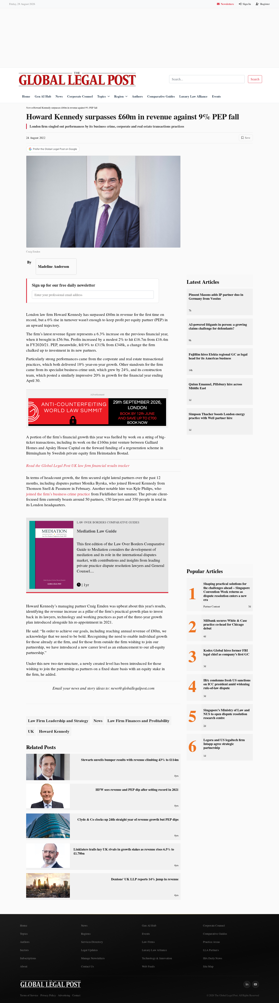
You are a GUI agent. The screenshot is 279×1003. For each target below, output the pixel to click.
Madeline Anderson (53, 266)
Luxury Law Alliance (193, 96)
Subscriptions (28, 958)
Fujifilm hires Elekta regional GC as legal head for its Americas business (218, 356)
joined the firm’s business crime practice (58, 493)
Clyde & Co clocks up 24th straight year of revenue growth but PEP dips (128, 819)
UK (31, 731)
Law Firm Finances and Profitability (138, 721)
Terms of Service (29, 995)
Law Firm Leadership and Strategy (58, 721)
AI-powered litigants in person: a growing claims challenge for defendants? (218, 326)
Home (26, 96)
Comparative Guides (161, 96)
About (23, 966)
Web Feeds (148, 966)
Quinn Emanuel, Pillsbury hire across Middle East (215, 386)
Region (119, 96)
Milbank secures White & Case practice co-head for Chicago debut (225, 624)
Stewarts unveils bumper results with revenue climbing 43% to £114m (130, 759)
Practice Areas (211, 942)
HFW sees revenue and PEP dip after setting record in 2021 (137, 789)
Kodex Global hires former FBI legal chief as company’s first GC (226, 652)
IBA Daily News (212, 958)
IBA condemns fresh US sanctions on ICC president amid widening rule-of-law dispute (226, 684)
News (59, 96)
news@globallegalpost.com (132, 688)
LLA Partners (211, 950)
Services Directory (92, 942)
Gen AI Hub (43, 96)
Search (255, 79)
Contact (76, 995)
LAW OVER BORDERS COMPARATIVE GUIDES (108, 522)
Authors (137, 96)
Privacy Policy (48, 995)
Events (216, 96)
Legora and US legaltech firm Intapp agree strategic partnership (224, 743)
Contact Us (87, 966)
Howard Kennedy (54, 731)
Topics (101, 96)
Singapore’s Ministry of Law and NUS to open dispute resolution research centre (226, 714)
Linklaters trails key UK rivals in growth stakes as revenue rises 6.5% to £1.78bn (124, 851)
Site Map (208, 966)
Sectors (24, 950)
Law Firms (148, 942)
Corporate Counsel (80, 96)
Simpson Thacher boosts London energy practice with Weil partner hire (217, 416)
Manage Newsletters (93, 958)
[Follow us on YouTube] (255, 984)
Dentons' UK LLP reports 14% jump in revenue (145, 879)
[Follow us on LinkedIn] (246, 984)
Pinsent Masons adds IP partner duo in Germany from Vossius (216, 296)
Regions (85, 934)
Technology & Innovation (157, 958)
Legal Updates (89, 950)
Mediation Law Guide (97, 531)
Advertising (64, 995)
